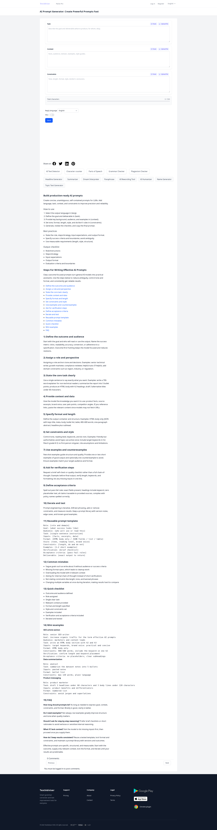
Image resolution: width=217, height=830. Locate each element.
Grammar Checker (117, 171)
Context (50, 49)
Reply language (51, 110)
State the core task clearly (57, 292)
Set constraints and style (56, 301)
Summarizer (72, 179)
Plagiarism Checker (139, 171)
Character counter (74, 171)
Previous (51, 763)
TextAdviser (47, 790)
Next (167, 763)
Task (49, 24)
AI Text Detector (53, 171)
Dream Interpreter (91, 179)
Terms (112, 800)
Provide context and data (56, 295)
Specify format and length (57, 298)
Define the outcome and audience (60, 286)
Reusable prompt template (57, 317)
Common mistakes (54, 320)
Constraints (51, 74)
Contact (90, 800)
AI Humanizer (146, 179)
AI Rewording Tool (127, 179)
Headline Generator (53, 179)
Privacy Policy (115, 795)
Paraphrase (109, 179)
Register (161, 4)
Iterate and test (52, 314)
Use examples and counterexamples (61, 305)
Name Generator (164, 179)
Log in (152, 4)
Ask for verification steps (56, 308)
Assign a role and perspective (58, 289)
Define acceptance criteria (57, 311)
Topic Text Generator (54, 185)
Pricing (66, 795)
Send (49, 120)
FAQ (47, 330)
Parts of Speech (95, 171)
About (89, 795)
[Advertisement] (108, 143)
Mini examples (52, 327)
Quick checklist (52, 324)
